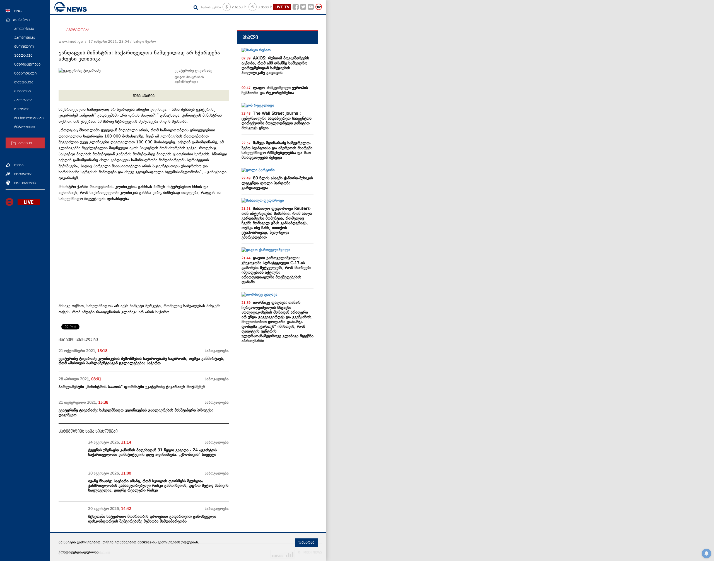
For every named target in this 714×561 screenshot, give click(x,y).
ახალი (250, 37)
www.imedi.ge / (73, 41)
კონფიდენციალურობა (79, 552)
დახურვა (306, 543)
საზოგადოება (77, 30)
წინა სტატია (144, 96)
